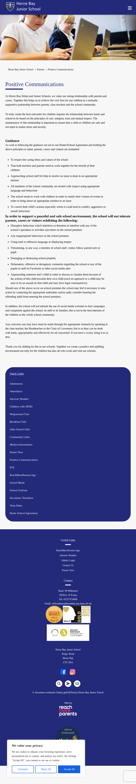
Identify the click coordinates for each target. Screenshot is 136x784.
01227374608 (70, 599)
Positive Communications (24, 459)
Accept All (69, 769)
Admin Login (68, 560)
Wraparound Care (19, 414)
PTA (12, 467)
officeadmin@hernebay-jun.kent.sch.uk (72, 603)
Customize (23, 769)
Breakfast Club (18, 421)
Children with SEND (21, 406)
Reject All (46, 769)
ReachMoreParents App (23, 475)
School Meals (17, 482)
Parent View (16, 452)
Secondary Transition (21, 498)
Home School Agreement (24, 513)
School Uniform (18, 490)
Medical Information (21, 444)
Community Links (20, 437)
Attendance (16, 391)
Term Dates (16, 505)
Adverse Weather (19, 398)
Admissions (16, 383)
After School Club (20, 429)
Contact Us (68, 565)
